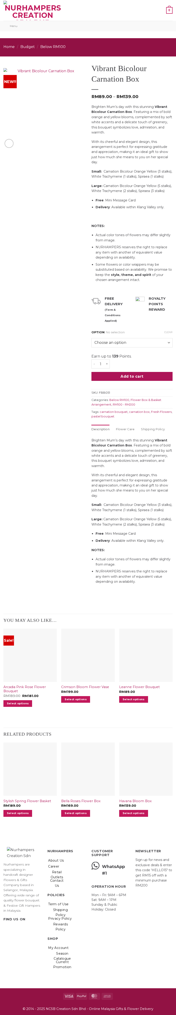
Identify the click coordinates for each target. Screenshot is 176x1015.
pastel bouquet (102, 416)
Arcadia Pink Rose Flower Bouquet (24, 689)
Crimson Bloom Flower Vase (85, 687)
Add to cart (132, 376)
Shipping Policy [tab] (153, 429)
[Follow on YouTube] (28, 928)
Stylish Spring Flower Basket (27, 801)
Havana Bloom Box (135, 801)
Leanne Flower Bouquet (139, 687)
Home (9, 47)
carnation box (139, 412)
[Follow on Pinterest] (23, 928)
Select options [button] (18, 703)
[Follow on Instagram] (12, 928)
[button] (68, 10)
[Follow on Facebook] (6, 928)
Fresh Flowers (161, 412)
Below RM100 (53, 47)
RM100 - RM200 (124, 404)
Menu (13, 26)
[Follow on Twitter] (17, 928)
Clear (168, 332)
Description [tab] (100, 429)
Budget (27, 47)
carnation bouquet (114, 412)
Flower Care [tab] (125, 429)
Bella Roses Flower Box (81, 801)
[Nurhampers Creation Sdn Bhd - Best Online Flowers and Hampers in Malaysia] (32, 10)
